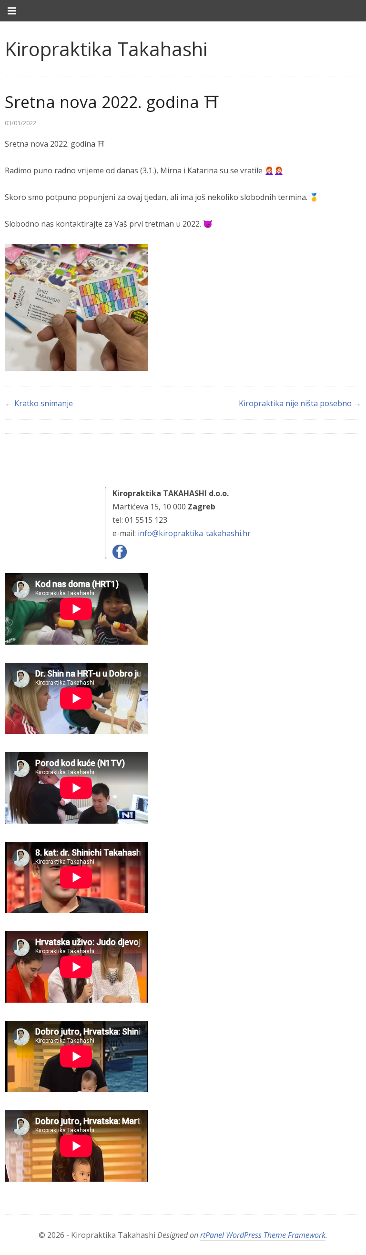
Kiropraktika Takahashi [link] (106, 49)
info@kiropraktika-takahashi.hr (194, 533)
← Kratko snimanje (39, 403)
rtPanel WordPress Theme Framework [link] (262, 1235)
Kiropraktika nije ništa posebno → (300, 403)
